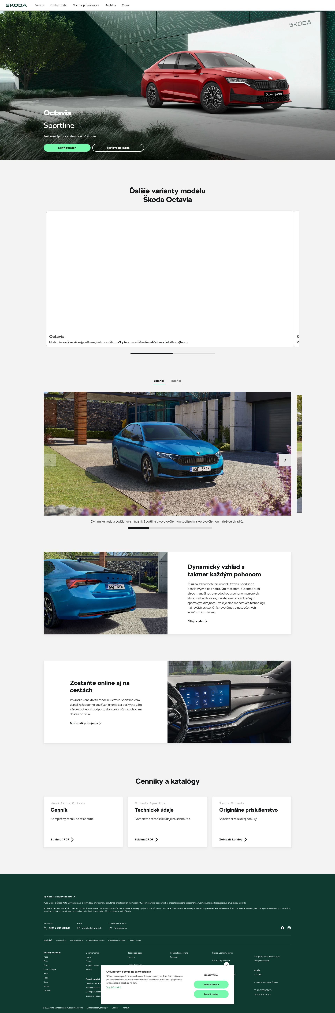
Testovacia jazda (118, 147)
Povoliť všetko (211, 994)
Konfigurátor (67, 147)
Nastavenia (211, 975)
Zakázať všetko (211, 984)
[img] (16, 5)
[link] (83, 825)
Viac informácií (113, 987)
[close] (226, 965)
